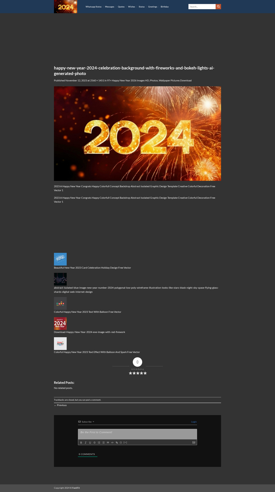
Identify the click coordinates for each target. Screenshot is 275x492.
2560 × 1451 (97, 80)
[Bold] (81, 442)
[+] (125, 442)
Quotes (121, 6)
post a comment (93, 400)
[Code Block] (112, 442)
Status (142, 6)
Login (194, 421)
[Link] (117, 442)
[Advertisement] (137, 41)
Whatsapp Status (94, 6)
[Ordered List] (99, 442)
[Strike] (94, 442)
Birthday (165, 6)
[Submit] (218, 6)
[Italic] (85, 442)
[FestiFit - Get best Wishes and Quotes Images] (67, 6)
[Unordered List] (103, 442)
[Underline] (90, 442)
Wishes (131, 6)
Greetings (152, 6)
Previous (60, 405)
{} (121, 442)
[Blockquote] (108, 442)
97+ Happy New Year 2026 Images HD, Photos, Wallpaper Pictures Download (149, 80)
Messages (109, 6)
